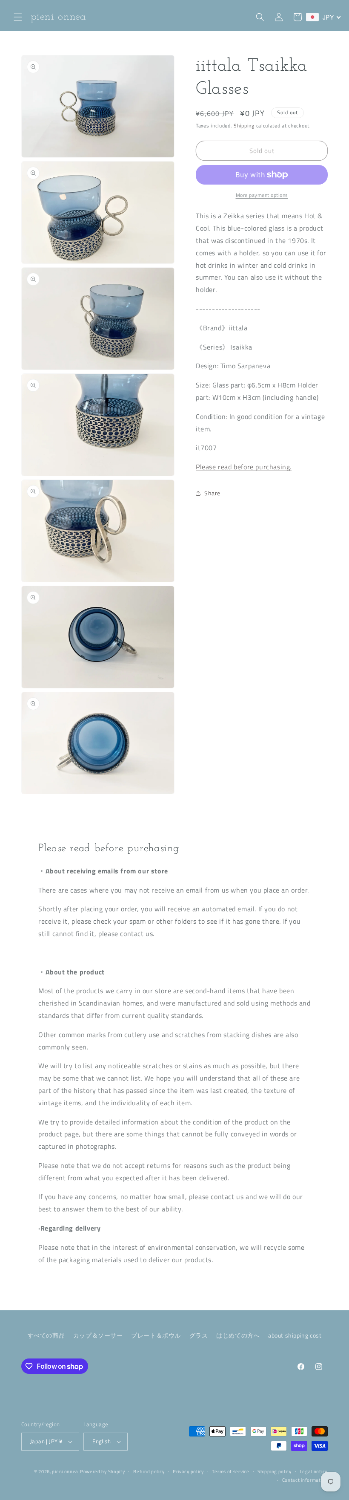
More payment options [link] (262, 195)
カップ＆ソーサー (98, 1335)
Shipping (244, 125)
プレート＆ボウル (156, 1335)
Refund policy (148, 1471)
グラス (198, 1335)
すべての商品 (46, 1335)
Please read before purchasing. (244, 467)
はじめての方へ (238, 1335)
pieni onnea (65, 1471)
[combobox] (323, 17)
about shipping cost (294, 1335)
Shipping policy (274, 1471)
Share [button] (212, 492)
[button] (18, 17)
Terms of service (230, 1471)
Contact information (305, 1480)
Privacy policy (188, 1471)
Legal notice (314, 1471)
